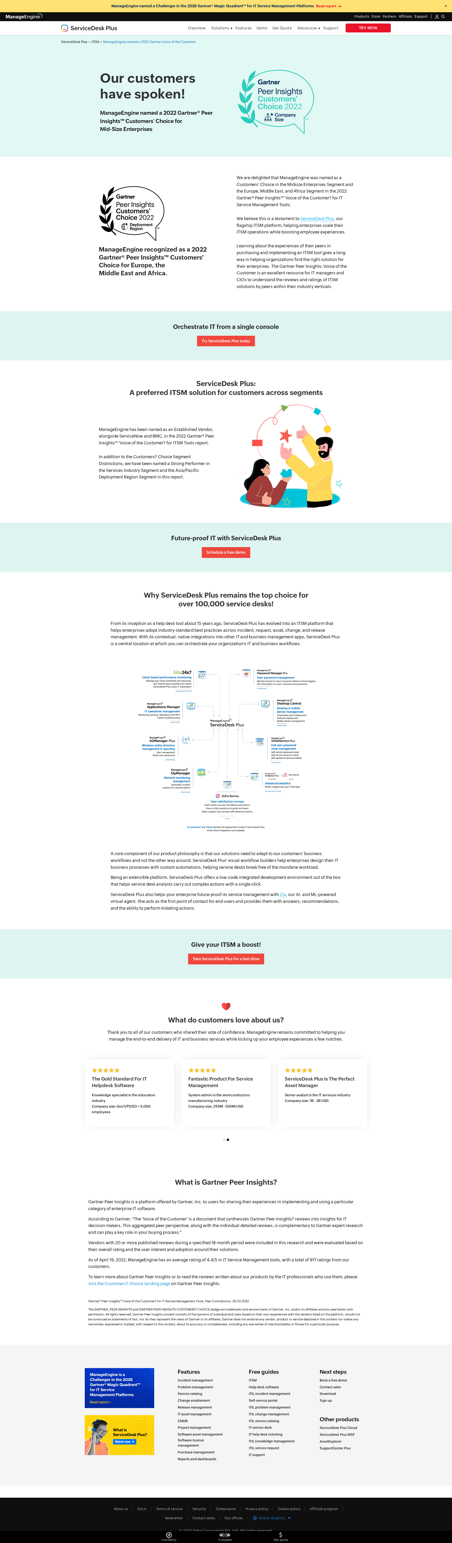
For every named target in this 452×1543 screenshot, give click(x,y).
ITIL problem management (270, 1407)
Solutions (220, 28)
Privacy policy (257, 1509)
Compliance (226, 1509)
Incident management (195, 1380)
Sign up (326, 1400)
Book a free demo (333, 1380)
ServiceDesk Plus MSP (337, 1434)
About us (121, 1509)
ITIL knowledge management (272, 1441)
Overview (197, 28)
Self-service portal (263, 1400)
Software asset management (200, 1434)
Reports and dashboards (197, 1459)
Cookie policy (289, 1509)
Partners (389, 16)
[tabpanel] (226, 1093)
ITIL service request (264, 1448)
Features (243, 28)
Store (375, 16)
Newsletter (174, 1518)
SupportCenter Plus (335, 1448)
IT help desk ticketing (265, 1434)
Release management (195, 1407)
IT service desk (260, 1427)
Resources (307, 28)
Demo (262, 28)
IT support (257, 1455)
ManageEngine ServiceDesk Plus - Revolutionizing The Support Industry (224, 1085)
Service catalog (190, 1394)
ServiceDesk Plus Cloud (338, 1428)
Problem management (195, 1387)
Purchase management (196, 1452)
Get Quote (282, 28)
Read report (326, 6)
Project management (194, 1427)
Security (199, 1509)
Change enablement (194, 1400)
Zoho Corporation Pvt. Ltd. (216, 1531)
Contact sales (330, 1387)
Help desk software (264, 1387)
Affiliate (405, 16)
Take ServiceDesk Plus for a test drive (226, 959)
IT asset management (194, 1414)
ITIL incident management (269, 1394)
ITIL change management (269, 1414)
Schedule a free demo (226, 552)
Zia (283, 894)
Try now (368, 28)
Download (328, 1394)
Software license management (191, 1442)
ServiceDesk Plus (74, 42)
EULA (142, 1509)
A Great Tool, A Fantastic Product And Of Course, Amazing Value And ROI (128, 1085)
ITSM (95, 42)
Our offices (234, 1518)
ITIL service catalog (264, 1421)
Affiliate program (324, 1509)
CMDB (183, 1421)
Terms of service (169, 1509)
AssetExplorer (331, 1441)
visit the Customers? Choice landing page (129, 1283)
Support (331, 28)
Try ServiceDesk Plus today (226, 341)
